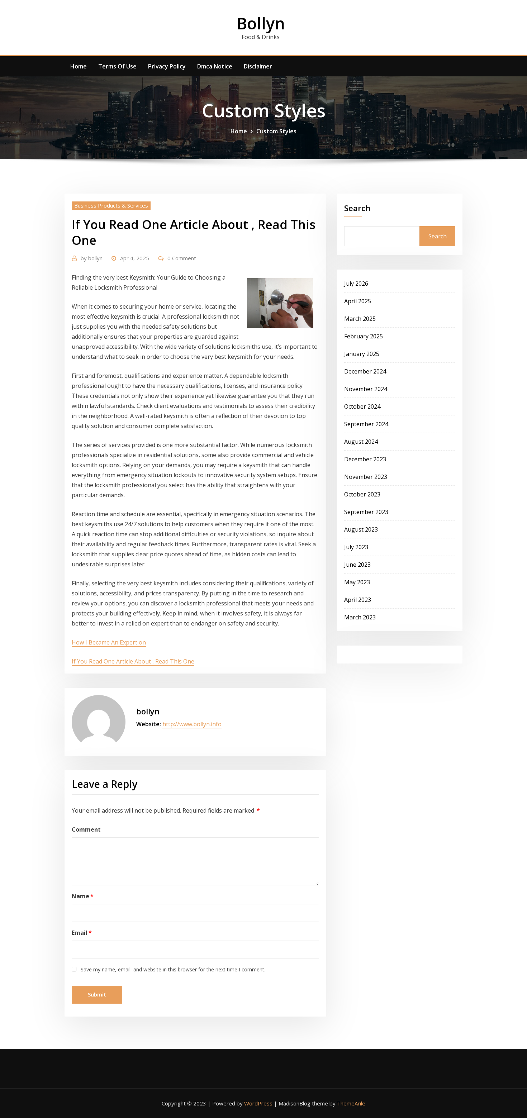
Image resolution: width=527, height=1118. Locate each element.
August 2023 (361, 529)
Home (78, 66)
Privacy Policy (167, 66)
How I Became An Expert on (109, 642)
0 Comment (181, 258)
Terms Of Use (117, 66)
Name (83, 896)
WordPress (258, 1103)
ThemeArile (351, 1103)
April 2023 (357, 600)
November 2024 (365, 389)
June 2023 (357, 564)
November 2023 (365, 477)
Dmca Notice (214, 66)
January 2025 (361, 354)
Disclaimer (258, 66)
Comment (86, 829)
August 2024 (361, 442)
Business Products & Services (111, 205)
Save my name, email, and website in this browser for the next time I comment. (173, 969)
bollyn (92, 258)
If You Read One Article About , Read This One (133, 661)
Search (357, 208)
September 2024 (366, 424)
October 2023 (362, 494)
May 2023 (357, 582)
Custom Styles (276, 131)
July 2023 (356, 547)
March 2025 (360, 319)
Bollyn (261, 23)
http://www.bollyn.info (192, 724)
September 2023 (366, 512)
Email (82, 933)
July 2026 (356, 283)
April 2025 (357, 301)
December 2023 (365, 459)
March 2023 (360, 617)
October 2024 (362, 406)
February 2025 (363, 336)
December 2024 (365, 371)
